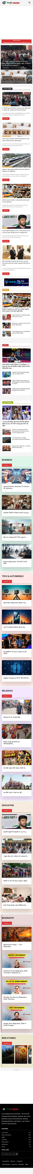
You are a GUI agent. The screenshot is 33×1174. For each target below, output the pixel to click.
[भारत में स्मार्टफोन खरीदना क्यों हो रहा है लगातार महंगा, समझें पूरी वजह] (16, 617)
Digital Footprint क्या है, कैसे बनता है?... (16, 678)
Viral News (5, 197)
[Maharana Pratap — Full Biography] (16, 934)
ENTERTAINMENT (7, 402)
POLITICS (5, 290)
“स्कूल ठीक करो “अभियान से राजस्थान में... (15, 856)
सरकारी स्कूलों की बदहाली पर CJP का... (15, 832)
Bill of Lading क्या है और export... (15, 537)
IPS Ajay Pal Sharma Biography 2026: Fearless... (15, 998)
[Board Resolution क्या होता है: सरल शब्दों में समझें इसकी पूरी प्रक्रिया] (16, 551)
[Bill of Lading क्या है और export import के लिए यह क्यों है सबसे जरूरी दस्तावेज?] (16, 526)
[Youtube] (16, 1154)
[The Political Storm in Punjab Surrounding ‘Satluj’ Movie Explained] (6, 440)
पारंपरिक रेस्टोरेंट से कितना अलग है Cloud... (16, 513)
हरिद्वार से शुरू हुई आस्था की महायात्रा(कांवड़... (11, 743)
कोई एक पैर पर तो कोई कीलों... (12, 717)
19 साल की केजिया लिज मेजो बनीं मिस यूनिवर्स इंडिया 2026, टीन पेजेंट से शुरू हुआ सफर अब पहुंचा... (15, 424)
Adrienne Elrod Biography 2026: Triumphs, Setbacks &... (15, 972)
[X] (9, 1154)
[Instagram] (6, 1154)
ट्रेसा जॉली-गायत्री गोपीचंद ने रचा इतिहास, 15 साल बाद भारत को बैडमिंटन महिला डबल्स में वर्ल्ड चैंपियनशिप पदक (16, 366)
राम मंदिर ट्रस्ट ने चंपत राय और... (13, 792)
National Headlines (7, 59)
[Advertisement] (16, 22)
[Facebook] (3, 1154)
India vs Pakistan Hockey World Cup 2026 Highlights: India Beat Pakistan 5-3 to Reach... (21, 382)
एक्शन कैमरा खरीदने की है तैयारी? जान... (15, 603)
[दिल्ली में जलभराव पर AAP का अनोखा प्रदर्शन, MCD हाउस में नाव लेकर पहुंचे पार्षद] (16, 191)
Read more (5, 118)
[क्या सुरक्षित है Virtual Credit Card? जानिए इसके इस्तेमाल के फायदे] (16, 641)
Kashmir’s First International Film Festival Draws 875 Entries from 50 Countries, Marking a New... (20, 431)
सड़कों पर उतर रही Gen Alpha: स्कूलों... (15, 881)
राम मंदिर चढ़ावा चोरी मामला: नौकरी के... (14, 768)
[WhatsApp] (13, 1154)
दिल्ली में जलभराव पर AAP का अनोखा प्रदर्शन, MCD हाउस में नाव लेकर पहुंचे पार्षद (15, 310)
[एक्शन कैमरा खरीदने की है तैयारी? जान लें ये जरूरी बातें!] (16, 592)
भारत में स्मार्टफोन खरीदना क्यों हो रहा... (14, 627)
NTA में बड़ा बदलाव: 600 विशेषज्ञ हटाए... (15, 905)
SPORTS (5, 345)
